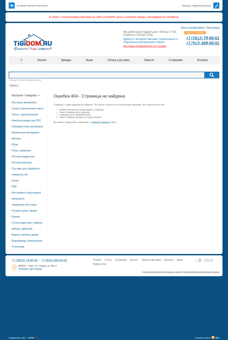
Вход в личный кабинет (193, 27)
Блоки (15, 180)
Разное (16, 216)
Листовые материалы (24, 102)
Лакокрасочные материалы (27, 126)
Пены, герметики (21, 150)
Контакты (168, 260)
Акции (180, 260)
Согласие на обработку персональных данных (162, 272)
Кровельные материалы (25, 132)
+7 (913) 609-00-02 (54, 260)
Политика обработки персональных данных (200, 272)
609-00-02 (202, 42)
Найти (211, 75)
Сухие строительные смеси (28, 108)
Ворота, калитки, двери (25, 234)
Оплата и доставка (151, 260)
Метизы (16, 138)
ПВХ (14, 186)
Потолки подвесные (23, 156)
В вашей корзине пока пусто (32, 5)
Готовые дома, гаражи (24, 210)
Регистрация (213, 27)
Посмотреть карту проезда (30, 269)
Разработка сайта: (203, 338)
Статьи (108, 260)
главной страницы (100, 122)
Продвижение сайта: (17, 338)
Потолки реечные (22, 162)
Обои (15, 144)
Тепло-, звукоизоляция (25, 114)
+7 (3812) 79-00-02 (25, 260)
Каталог (134, 260)
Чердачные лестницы (24, 204)
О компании (121, 260)
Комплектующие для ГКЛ (26, 120)
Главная (97, 260)
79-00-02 (202, 37)
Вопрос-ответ (100, 264)
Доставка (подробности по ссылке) (144, 46)
